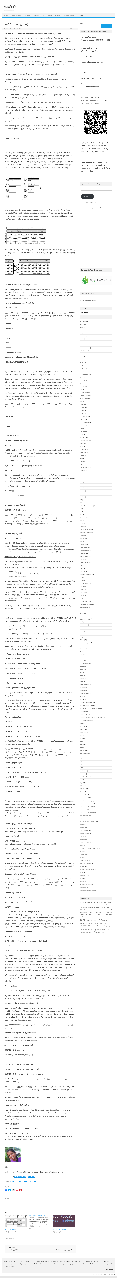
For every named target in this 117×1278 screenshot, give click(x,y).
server (81, 681)
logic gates (104, 912)
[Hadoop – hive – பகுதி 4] (64, 1221)
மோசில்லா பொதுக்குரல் (86, 884)
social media (83, 687)
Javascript (83, 517)
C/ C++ (82, 377)
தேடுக (81, 23)
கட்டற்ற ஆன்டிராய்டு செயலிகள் (87, 821)
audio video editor (85, 348)
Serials (82, 678)
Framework (83, 464)
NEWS (81, 598)
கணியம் (10, 6)
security (82, 672)
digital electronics (98, 907)
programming (83, 637)
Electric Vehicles (84, 440)
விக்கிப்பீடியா (83, 887)
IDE (81, 499)
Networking (83, 595)
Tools (81, 723)
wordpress (83, 774)
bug (81, 371)
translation (83, 732)
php (81, 628)
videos (82, 744)
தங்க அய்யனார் (84, 854)
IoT (81, 508)
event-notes (83, 452)
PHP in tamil (95, 914)
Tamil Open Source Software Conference (91, 708)
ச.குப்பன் (82, 836)
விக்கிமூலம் (83, 893)
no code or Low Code (85, 601)
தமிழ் (93, 928)
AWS (81, 360)
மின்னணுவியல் (84, 875)
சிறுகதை (107, 926)
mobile (82, 577)
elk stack (82, 443)
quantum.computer (85, 643)
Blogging (88, 905)
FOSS (87, 909)
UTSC (81, 738)
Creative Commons (85, 395)
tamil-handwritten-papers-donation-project (92, 717)
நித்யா (7, 29)
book (81, 365)
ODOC (109, 912)
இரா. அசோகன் (84, 797)
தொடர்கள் (88, 932)
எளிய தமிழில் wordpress (93, 923)
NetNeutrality (83, 592)
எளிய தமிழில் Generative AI (87, 812)
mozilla (82, 586)
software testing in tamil (99, 917)
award (82, 356)
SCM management (85, 663)
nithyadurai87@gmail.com (24, 1177)
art (81, 342)
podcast (82, 633)
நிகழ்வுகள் (36, 15)
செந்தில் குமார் (83, 839)
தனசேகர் (82, 857)
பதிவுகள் (50, 15)
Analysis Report (84, 333)
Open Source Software (86, 607)
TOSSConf (83, 726)
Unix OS (82, 735)
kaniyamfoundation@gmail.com (93, 100)
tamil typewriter (84, 714)
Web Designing (84, 753)
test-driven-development (87, 720)
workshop (82, 780)
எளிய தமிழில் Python (85, 815)
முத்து (81, 878)
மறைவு (81, 872)
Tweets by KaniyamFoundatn (88, 300)
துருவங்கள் (83, 932)
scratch (82, 666)
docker (82, 428)
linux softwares (84, 556)
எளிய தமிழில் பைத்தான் (86, 818)
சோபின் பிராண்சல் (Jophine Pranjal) (89, 848)
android (82, 336)
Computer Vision (84, 392)
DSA (104, 907)
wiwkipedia (83, 771)
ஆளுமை (82, 791)
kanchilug (82, 526)
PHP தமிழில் (83, 631)
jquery (81, 523)
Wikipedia (104, 920)
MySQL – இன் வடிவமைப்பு (11, 1229)
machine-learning (84, 562)
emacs (82, 446)
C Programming (84, 374)
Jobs (81, 520)
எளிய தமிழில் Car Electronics (87, 806)
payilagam (83, 622)
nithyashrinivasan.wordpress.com (22, 1182)
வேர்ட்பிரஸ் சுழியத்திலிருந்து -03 (65, 1250)
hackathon (83, 485)
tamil (83, 919)
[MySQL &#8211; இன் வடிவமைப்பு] (16, 1221)
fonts (81, 461)
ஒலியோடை (57, 15)
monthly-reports (84, 583)
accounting (83, 324)
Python (82, 639)
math (81, 565)
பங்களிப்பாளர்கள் (84, 860)
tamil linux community (86, 702)
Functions (82, 470)
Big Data (82, 362)
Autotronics (83, 354)
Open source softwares (86, 610)
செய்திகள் (82, 845)
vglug (81, 741)
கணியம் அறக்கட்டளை (69, 15)
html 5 (81, 497)
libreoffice (83, 538)
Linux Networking (84, 550)
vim (81, 747)
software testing (84, 693)
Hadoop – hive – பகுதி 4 (59, 1229)
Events (82, 455)
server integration (85, 684)
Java (81, 514)
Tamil (81, 699)
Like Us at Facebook (87, 293)
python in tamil (85, 917)
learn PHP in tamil (94, 912)
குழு (43, 15)
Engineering (83, 449)
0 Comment (73, 29)
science (82, 660)
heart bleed (83, 488)
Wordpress (83, 923)
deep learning (83, 416)
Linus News (83, 544)
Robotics (82, 648)
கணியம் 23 (83, 827)
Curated (82, 407)
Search (107, 26)
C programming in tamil (96, 905)
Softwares (83, 696)
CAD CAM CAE (84, 380)
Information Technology (86, 505)
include (90, 909)
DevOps (82, 419)
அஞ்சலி (82, 782)
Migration (82, 571)
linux (100, 912)
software (82, 690)
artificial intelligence (85, 345)
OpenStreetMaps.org (85, 616)
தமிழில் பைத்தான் (85, 929)
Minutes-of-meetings (85, 574)
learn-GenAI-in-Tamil (85, 532)
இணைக (87, 196)
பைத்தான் (82, 866)
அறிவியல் (82, 785)
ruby (81, 654)
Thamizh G (95, 920)
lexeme (82, 535)
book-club (83, 368)
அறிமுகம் (6, 15)
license (82, 541)
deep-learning (89, 907)
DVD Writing (83, 431)
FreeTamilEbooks (84, 467)
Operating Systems (85, 619)
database (82, 413)
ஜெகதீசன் (82, 851)
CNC (81, 389)
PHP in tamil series (102, 914)
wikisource (83, 765)
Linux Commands (84, 547)
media (81, 568)
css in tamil (83, 404)
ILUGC (81, 502)
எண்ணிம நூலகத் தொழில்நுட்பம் (88, 800)
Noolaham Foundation (86, 604)
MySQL (82, 589)
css (81, 401)
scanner (82, 657)
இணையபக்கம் (83, 794)
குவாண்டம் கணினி (85, 833)
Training (82, 729)
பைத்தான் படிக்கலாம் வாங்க (87, 869)
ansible (82, 339)
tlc (100, 919)
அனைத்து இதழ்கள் (16, 15)
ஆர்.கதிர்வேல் (83, 788)
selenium (82, 675)
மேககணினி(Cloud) (85, 881)
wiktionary (83, 768)
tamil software (84, 711)
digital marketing (84, 422)
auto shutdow (84, 351)
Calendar (82, 383)
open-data (83, 613)
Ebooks (82, 434)
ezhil (81, 458)
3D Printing (83, 321)
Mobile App (83, 580)
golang (82, 482)
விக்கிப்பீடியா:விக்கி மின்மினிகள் (88, 890)
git (81, 479)
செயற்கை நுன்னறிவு (85, 842)
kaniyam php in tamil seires (99, 909)
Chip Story (83, 386)
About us (80, 15)
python (109, 914)
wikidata (82, 759)
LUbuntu (82, 559)
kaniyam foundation (85, 529)
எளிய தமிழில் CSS (84, 809)
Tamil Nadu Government (86, 705)
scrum (81, 669)
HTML (81, 494)
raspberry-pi (83, 645)
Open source (85, 914)
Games (82, 473)
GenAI (81, 476)
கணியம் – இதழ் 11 (12, 1250)
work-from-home (84, 777)
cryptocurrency (84, 398)
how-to (82, 491)
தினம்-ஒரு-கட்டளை (103, 929)
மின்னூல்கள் (27, 15)
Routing (82, 651)
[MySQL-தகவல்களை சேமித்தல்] (41, 1222)
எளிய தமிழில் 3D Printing (86, 803)
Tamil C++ (89, 920)
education (82, 437)
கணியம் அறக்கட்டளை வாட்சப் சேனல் (96, 208)
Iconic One (94, 1274)
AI (80, 330)
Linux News (83, 553)
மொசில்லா (101, 932)
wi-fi (81, 756)
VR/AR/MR (83, 750)
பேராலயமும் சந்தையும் (85, 863)
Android (82, 902)
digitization (83, 425)
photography (83, 625)
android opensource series (92, 902)
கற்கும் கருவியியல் (84, 830)
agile (81, 327)
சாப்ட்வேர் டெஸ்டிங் (100, 926)
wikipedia (82, 762)
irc (80, 511)
